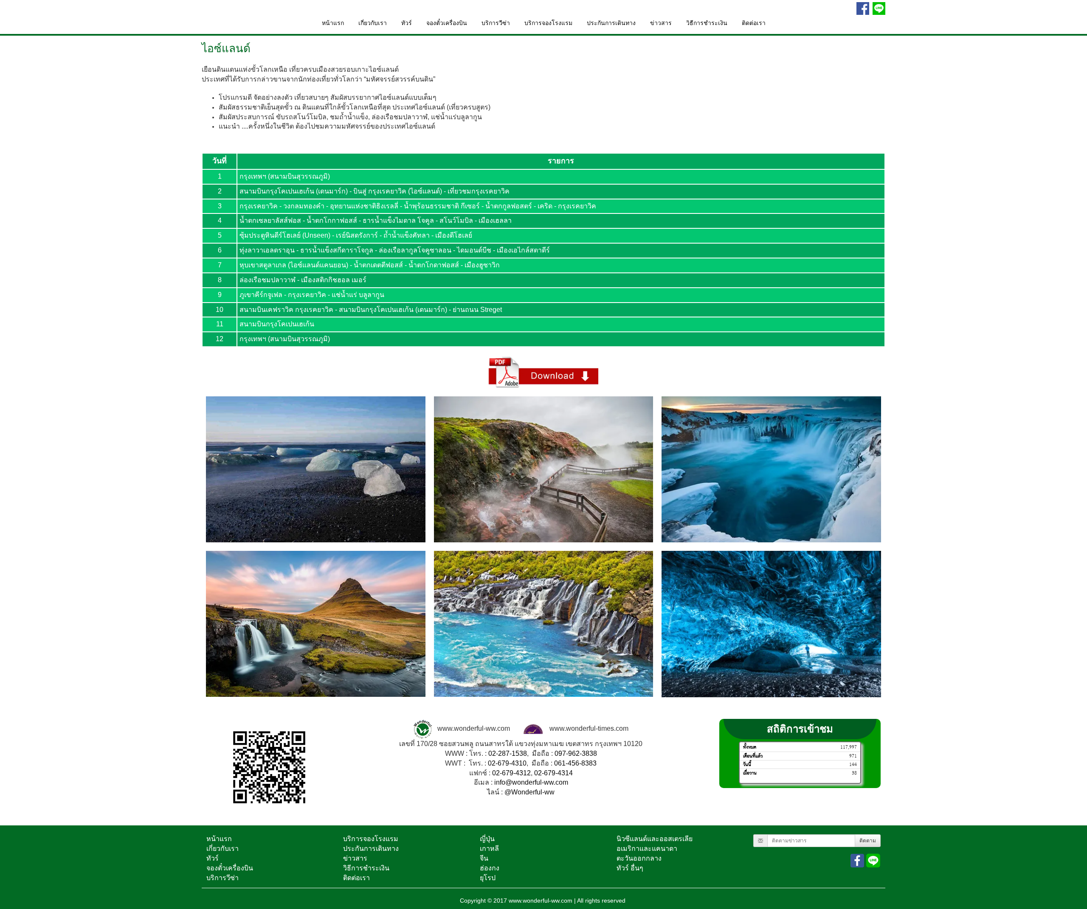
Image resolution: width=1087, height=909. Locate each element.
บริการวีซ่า (496, 23)
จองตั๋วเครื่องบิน (446, 23)
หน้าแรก (333, 23)
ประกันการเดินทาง (611, 23)
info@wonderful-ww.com (531, 782)
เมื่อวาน (750, 773)
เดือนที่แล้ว (753, 756)
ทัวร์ (406, 23)
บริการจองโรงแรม (548, 23)
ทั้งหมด (749, 747)
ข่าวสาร (661, 23)
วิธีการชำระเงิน (706, 23)
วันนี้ (747, 764)
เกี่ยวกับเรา (372, 23)
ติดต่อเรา (754, 23)
